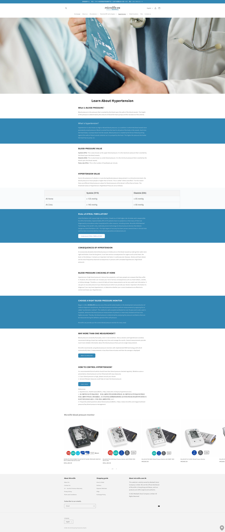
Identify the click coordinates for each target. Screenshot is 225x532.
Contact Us (67, 485)
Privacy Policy (68, 491)
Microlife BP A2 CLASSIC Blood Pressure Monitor (193, 459)
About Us (66, 482)
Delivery (99, 485)
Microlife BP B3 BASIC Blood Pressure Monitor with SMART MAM (158, 459)
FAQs (98, 491)
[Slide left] (109, 469)
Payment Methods (102, 488)
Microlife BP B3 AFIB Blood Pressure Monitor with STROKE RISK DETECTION (119, 459)
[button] (66, 8)
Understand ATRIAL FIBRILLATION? (91, 236)
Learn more (84, 384)
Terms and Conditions (70, 494)
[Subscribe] (94, 506)
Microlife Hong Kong (72, 528)
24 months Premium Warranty (73, 488)
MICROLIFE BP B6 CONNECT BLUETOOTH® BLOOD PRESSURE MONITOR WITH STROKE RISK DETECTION (82, 459)
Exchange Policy (101, 494)
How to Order (100, 482)
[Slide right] (116, 469)
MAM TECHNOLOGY (87, 355)
